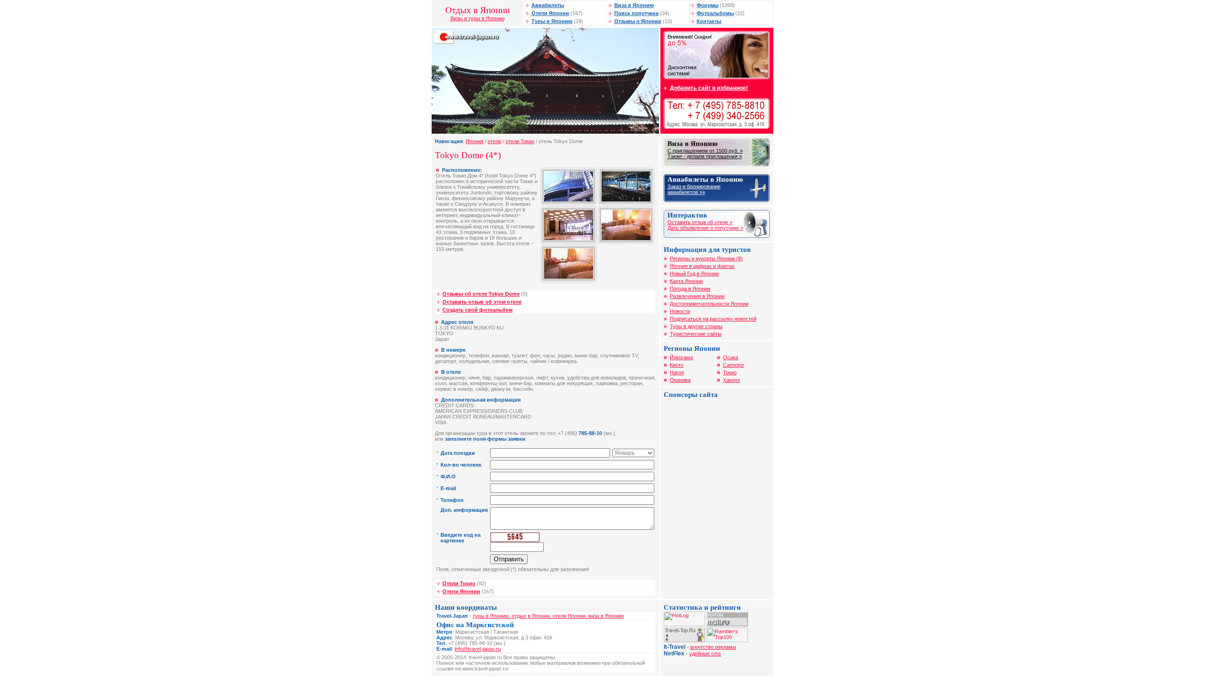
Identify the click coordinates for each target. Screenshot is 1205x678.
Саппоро (733, 365)
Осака (730, 357)
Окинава (680, 380)
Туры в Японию (551, 21)
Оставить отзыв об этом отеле (482, 302)
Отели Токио (458, 583)
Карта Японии (686, 281)
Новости (680, 311)
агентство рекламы (713, 647)
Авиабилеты (547, 5)
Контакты (709, 21)
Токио (730, 372)
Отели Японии (550, 13)
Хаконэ (731, 380)
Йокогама (681, 357)
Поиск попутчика (636, 13)
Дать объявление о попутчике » (705, 228)
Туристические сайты (696, 334)
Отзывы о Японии (637, 21)
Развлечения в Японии (697, 296)
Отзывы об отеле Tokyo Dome (481, 294)
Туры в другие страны (696, 326)
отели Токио (520, 141)
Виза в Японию (634, 5)
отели (494, 141)
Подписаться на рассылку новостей (713, 319)
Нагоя (677, 372)
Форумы (707, 5)
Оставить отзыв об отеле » (699, 222)
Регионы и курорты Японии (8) (706, 258)
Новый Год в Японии (694, 273)
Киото (676, 365)
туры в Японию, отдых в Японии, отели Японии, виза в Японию (548, 616)
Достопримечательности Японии (709, 304)
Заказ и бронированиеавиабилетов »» (694, 189)
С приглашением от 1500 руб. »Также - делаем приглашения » (705, 153)
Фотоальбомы (715, 13)
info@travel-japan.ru (478, 649)
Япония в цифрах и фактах (702, 266)
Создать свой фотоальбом (477, 310)
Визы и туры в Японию (477, 18)
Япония (474, 141)
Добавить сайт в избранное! (709, 88)
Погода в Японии (690, 288)
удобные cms (705, 653)
